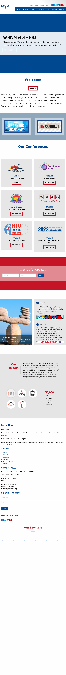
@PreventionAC (41, 308)
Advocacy (62, 9)
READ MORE (7, 50)
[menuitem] (18, 9)
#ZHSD (53, 312)
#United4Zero (41, 314)
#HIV (55, 339)
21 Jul (45, 303)
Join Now (33, 88)
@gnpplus (53, 308)
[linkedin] (58, 5)
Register (16, 182)
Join (47, 5)
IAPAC (41, 303)
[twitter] (55, 5)
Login (31, 5)
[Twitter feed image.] (50, 317)
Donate (42, 5)
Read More (22, 341)
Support (5, 459)
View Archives (49, 182)
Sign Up (5, 508)
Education (25, 9)
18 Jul (45, 324)
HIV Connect (42, 9)
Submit (41, 275)
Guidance (33, 9)
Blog (36, 5)
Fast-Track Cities (52, 9)
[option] (33, 43)
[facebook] (52, 5)
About (18, 9)
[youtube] (60, 5)
